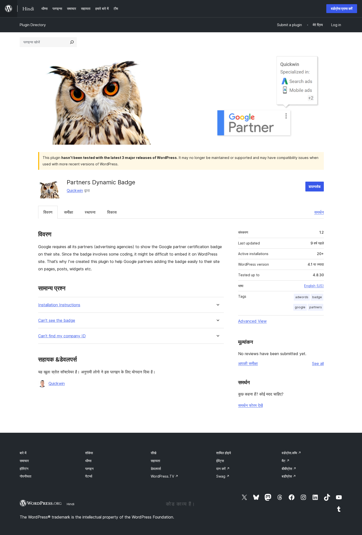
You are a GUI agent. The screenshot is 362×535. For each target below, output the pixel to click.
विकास (112, 212)
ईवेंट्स (220, 461)
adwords (301, 297)
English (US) (314, 286)
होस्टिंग (24, 468)
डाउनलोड (315, 186)
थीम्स (88, 461)
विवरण (47, 212)
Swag (223, 476)
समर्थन (319, 212)
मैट (286, 461)
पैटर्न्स (88, 476)
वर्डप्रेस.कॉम (291, 453)
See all (318, 363)
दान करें (223, 468)
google (300, 307)
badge (317, 297)
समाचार (24, 461)
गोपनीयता (25, 476)
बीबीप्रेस (289, 468)
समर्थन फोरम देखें (250, 405)
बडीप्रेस (289, 476)
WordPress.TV (164, 476)
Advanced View (252, 321)
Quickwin (75, 190)
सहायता (155, 461)
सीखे (153, 453)
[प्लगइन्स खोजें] (72, 42)
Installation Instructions (59, 305)
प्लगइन (89, 468)
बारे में (23, 453)
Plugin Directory (33, 25)
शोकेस (89, 453)
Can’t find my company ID (62, 336)
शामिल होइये (223, 453)
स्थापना (90, 212)
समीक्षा (68, 212)
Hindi (70, 504)
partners (315, 307)
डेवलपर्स (156, 468)
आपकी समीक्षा (248, 363)
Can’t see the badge (56, 320)
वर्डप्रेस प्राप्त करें (341, 8)
